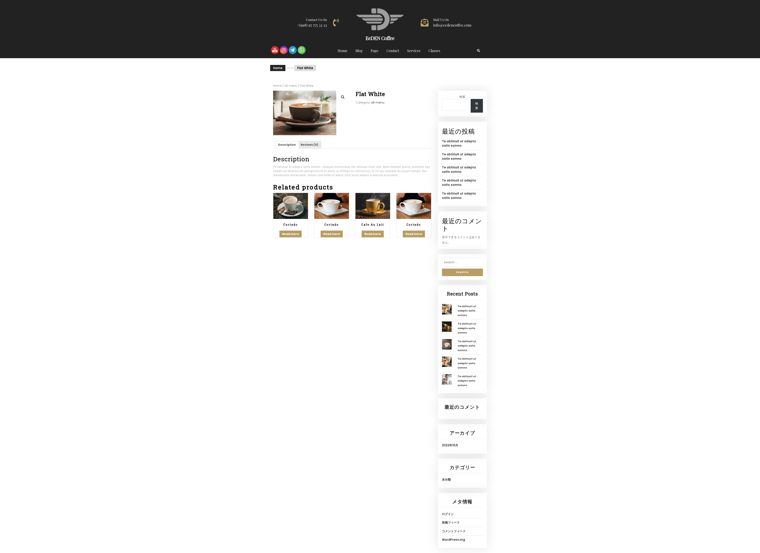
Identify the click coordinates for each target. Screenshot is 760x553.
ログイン (448, 514)
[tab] (287, 144)
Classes (434, 50)
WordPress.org (453, 540)
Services (413, 50)
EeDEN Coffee (380, 38)
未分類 (446, 479)
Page (374, 50)
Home (342, 50)
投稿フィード (451, 522)
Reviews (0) (309, 145)
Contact (393, 50)
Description (287, 145)
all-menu (290, 86)
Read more (290, 234)
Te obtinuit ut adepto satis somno (459, 143)
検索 (462, 97)
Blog (359, 50)
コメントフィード (454, 531)
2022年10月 (450, 445)
